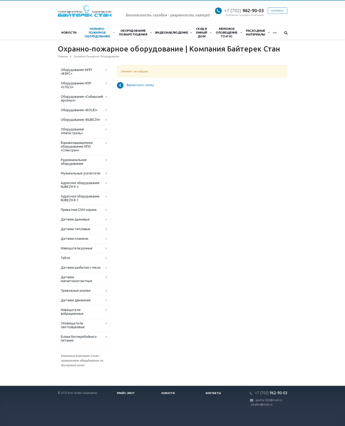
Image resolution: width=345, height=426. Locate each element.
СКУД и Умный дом (201, 32)
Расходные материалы (255, 32)
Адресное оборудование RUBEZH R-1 (80, 198)
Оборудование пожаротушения (133, 32)
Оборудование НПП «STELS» (76, 85)
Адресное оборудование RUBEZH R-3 (80, 185)
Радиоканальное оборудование (74, 162)
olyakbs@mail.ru (261, 404)
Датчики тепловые (75, 229)
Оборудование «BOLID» (79, 110)
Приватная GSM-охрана (78, 210)
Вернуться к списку (140, 85)
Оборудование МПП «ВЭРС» (76, 71)
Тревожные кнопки (75, 290)
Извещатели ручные (76, 248)
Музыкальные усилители (80, 173)
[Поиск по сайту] (283, 32)
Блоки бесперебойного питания (79, 338)
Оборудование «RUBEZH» (80, 120)
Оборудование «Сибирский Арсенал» (82, 98)
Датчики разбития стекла (80, 267)
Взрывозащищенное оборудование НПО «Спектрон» (77, 146)
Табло (65, 258)
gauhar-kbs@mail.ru (269, 400)
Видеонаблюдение (171, 32)
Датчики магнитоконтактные (76, 279)
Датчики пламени (74, 239)
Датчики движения (76, 300)
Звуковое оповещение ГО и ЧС (226, 32)
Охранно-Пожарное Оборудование (97, 32)
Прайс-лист (126, 393)
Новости (69, 32)
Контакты (213, 393)
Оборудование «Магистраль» (72, 131)
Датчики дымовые (75, 219)
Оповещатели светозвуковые (73, 325)
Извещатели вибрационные (72, 312)
